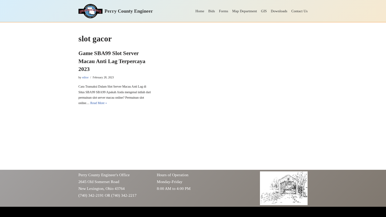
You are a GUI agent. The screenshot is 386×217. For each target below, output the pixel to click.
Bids (211, 11)
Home (199, 11)
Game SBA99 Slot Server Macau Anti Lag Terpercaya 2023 (111, 61)
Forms (223, 11)
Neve (81, 212)
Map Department (244, 11)
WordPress (110, 212)
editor (85, 77)
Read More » (98, 103)
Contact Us (299, 11)
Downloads (279, 11)
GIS (264, 11)
